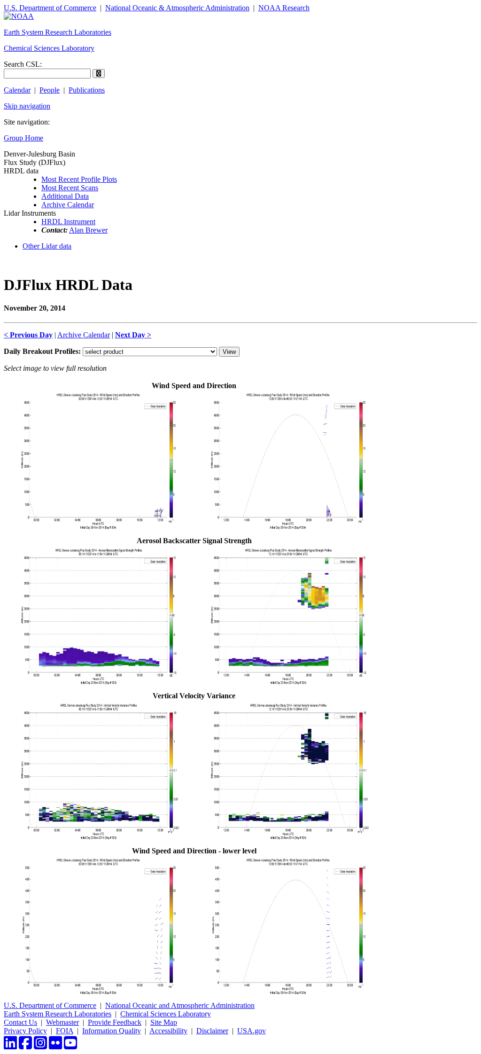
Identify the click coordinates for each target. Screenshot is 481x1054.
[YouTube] (70, 1046)
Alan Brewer (88, 230)
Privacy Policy (25, 1031)
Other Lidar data (47, 246)
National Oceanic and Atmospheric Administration (180, 1005)
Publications (87, 90)
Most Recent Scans (69, 188)
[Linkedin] (10, 1046)
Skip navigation (27, 106)
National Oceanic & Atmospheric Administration (177, 8)
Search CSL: (23, 64)
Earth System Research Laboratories (57, 32)
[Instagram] (40, 1046)
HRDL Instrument (68, 222)
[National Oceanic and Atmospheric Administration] (19, 16)
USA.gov (251, 1031)
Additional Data (65, 196)
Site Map (163, 1022)
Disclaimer (212, 1031)
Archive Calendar (67, 205)
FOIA (64, 1031)
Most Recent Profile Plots (79, 179)
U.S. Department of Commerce (50, 8)
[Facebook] (25, 1046)
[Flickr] (55, 1046)
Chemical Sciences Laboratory (49, 48)
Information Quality (111, 1031)
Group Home (23, 138)
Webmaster (62, 1022)
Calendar (17, 90)
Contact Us (20, 1022)
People (49, 90)
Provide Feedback (114, 1022)
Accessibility (168, 1031)
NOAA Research (284, 8)
